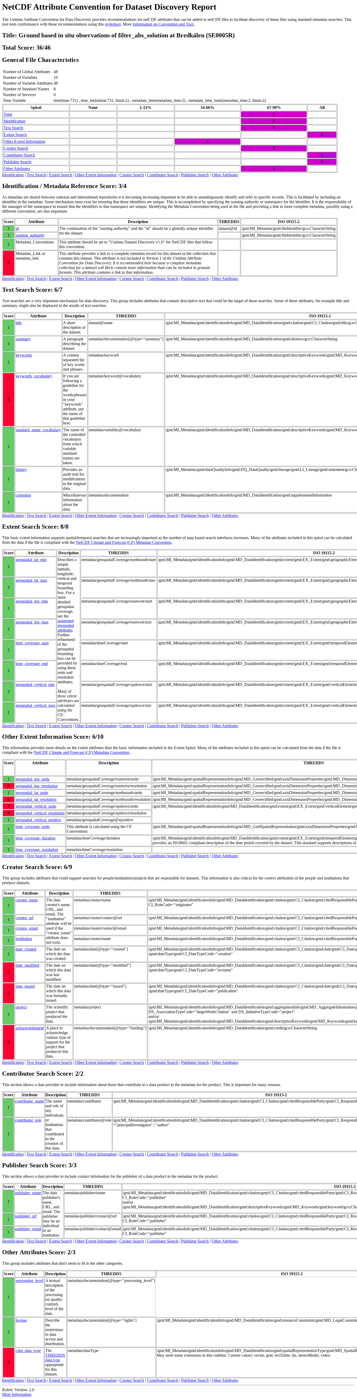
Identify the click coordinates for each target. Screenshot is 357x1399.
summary (23, 339)
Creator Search (16, 148)
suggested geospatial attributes (65, 625)
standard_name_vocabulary (38, 430)
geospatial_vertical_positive (38, 820)
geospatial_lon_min (32, 601)
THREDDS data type (55, 1357)
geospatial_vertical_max (35, 705)
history (21, 469)
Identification (14, 121)
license (21, 1320)
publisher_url (26, 1216)
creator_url (24, 918)
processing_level (29, 1280)
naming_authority (30, 235)
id (17, 228)
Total (8, 114)
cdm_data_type (28, 1350)
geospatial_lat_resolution (36, 799)
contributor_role (28, 1120)
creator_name (27, 900)
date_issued (25, 986)
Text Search (13, 128)
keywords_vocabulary (34, 376)
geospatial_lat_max (31, 580)
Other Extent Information (24, 141)
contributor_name (29, 1101)
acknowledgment (30, 1028)
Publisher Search (17, 162)
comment (23, 495)
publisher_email (28, 1229)
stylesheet (113, 24)
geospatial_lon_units (32, 779)
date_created (26, 949)
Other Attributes (17, 168)
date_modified (27, 965)
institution (24, 938)
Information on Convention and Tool (163, 24)
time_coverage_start (32, 643)
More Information (16, 1394)
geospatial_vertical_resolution (40, 813)
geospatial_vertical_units (36, 806)
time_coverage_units (33, 826)
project (21, 1007)
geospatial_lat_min (31, 559)
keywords (24, 355)
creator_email (27, 928)
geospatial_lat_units (32, 792)
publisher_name (28, 1193)
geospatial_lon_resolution (37, 786)
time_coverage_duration (35, 838)
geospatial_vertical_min (35, 684)
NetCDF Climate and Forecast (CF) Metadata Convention (123, 542)
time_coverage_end (32, 663)
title (19, 322)
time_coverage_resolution (37, 849)
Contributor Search (19, 155)
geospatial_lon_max (32, 622)
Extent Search (15, 134)
